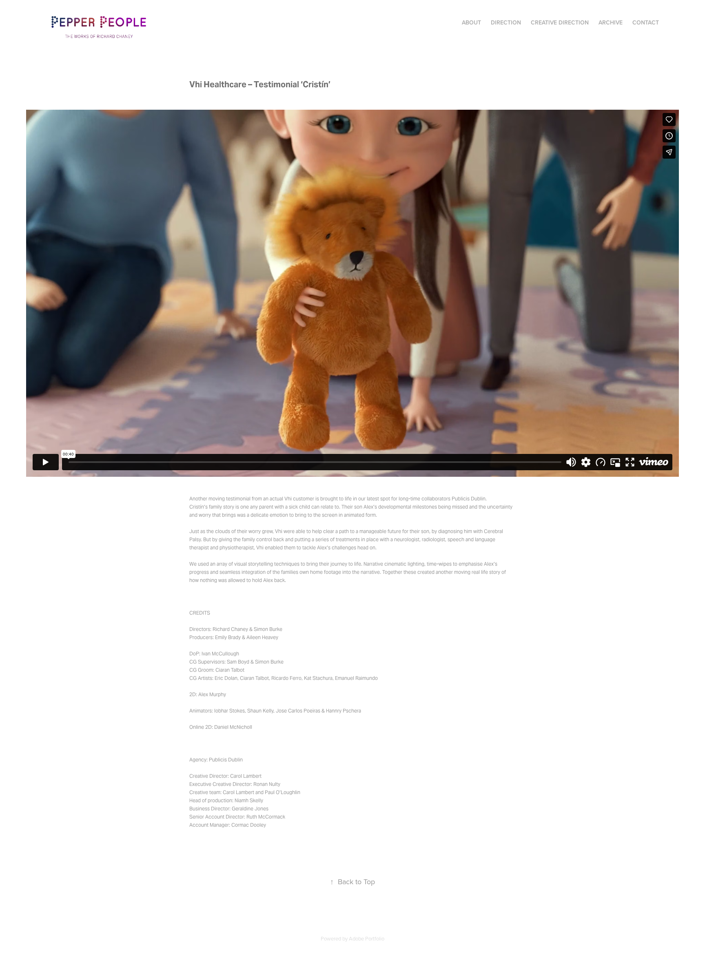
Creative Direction (560, 22)
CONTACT (645, 22)
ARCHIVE (611, 22)
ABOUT (471, 22)
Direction (506, 22)
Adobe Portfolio (366, 938)
